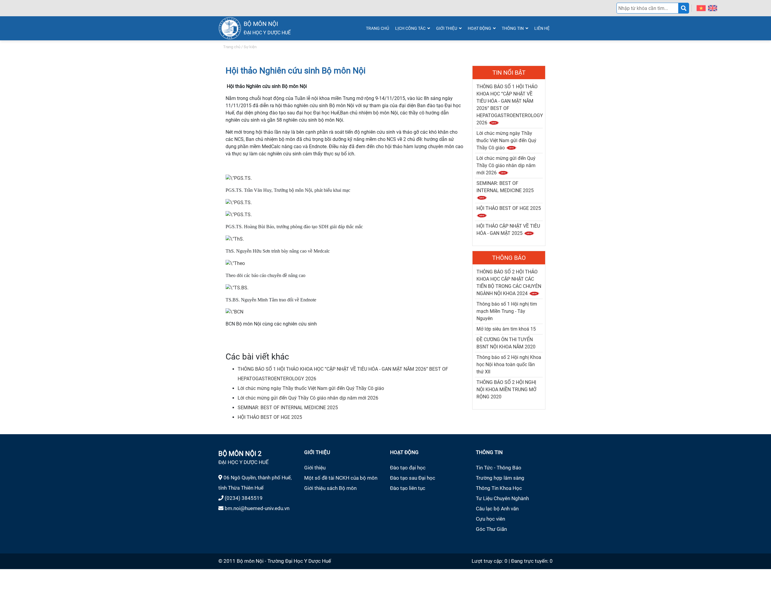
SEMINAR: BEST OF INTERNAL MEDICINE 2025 (288, 407)
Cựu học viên (490, 519)
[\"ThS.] (235, 238)
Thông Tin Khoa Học (499, 488)
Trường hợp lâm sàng (500, 478)
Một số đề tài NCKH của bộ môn (340, 478)
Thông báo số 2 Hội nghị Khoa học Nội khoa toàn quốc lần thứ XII (508, 364)
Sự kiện (250, 47)
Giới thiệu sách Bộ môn (330, 488)
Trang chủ (231, 47)
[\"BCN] (234, 312)
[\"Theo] (235, 263)
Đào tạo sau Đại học (412, 478)
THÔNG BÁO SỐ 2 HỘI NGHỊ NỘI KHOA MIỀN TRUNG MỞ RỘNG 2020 (506, 389)
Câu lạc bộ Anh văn (497, 509)
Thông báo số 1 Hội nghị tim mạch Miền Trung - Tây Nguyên (506, 311)
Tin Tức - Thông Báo (498, 468)
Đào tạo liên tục (407, 488)
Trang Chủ (377, 28)
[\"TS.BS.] (237, 287)
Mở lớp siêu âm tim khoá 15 (506, 329)
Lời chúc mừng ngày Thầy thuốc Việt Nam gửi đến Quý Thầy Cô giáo (311, 388)
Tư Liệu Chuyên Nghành (502, 498)
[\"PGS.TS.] (239, 178)
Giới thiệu (315, 468)
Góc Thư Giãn (491, 529)
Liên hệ (542, 28)
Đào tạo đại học (408, 468)
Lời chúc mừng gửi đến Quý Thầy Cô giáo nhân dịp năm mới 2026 (308, 398)
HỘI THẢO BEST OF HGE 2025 (270, 417)
